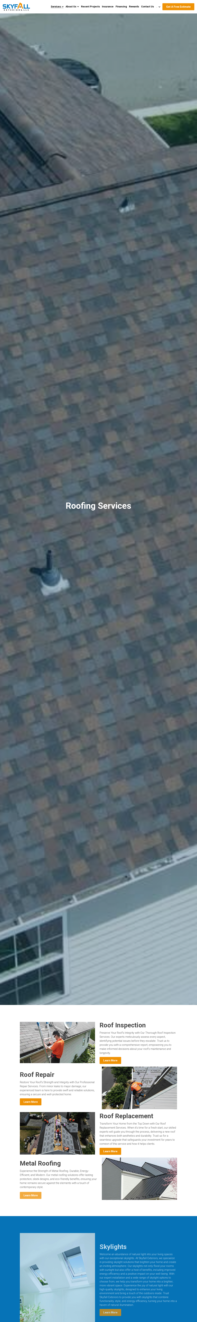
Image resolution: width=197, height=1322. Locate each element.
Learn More (110, 1060)
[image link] (16, 6)
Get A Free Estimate (178, 6)
